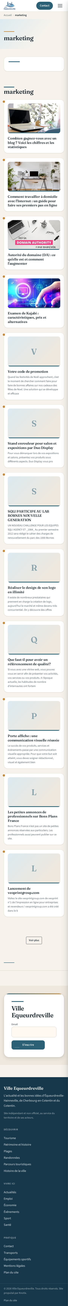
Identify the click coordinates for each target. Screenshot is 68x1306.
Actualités (10, 1192)
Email (15, 1024)
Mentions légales (14, 1266)
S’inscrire (28, 1045)
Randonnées (12, 1158)
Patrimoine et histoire (17, 1145)
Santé (7, 1225)
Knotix (22, 1293)
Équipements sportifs (17, 1259)
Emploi (8, 1199)
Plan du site (11, 1272)
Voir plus (34, 940)
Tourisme (10, 1138)
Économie (10, 1205)
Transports (11, 1253)
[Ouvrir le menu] (60, 6)
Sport (7, 1218)
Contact (44, 6)
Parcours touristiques (17, 1164)
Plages (8, 1151)
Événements (11, 1212)
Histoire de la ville (15, 1171)
